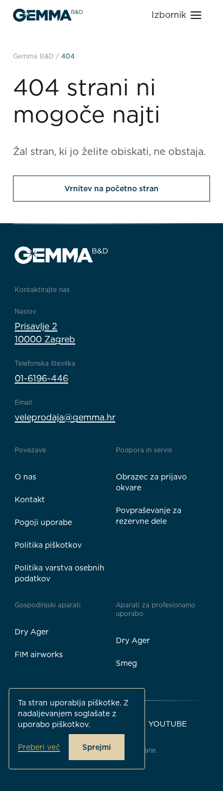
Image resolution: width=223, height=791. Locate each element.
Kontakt (30, 499)
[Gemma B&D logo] (48, 15)
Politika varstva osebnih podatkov (59, 573)
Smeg (126, 663)
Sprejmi (96, 747)
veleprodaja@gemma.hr (65, 417)
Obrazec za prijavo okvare (151, 482)
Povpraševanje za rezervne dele (148, 516)
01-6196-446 (41, 378)
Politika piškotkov (48, 545)
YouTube (167, 723)
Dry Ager (32, 631)
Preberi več (39, 747)
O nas (25, 476)
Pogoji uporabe (43, 522)
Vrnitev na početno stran (111, 188)
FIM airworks (39, 654)
